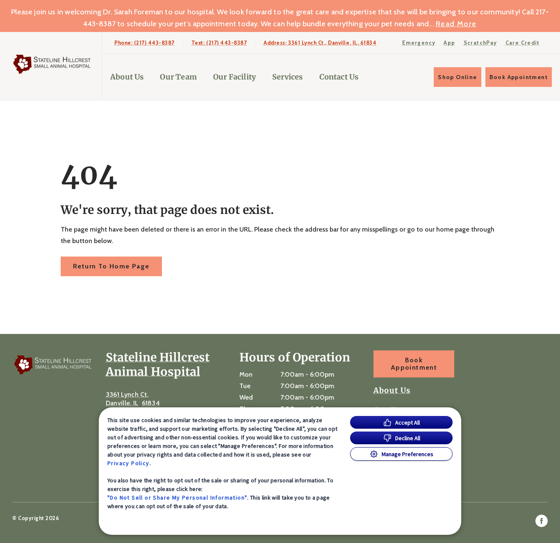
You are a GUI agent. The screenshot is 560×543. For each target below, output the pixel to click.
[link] (52, 64)
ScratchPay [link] (480, 42)
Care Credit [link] (522, 42)
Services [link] (287, 77)
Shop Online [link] (457, 77)
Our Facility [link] (234, 77)
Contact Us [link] (339, 77)
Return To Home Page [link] (111, 266)
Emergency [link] (419, 42)
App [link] (449, 42)
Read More (456, 23)
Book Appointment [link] (518, 77)
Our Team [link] (178, 77)
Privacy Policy (128, 463)
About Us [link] (126, 77)
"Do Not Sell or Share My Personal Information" (177, 497)
